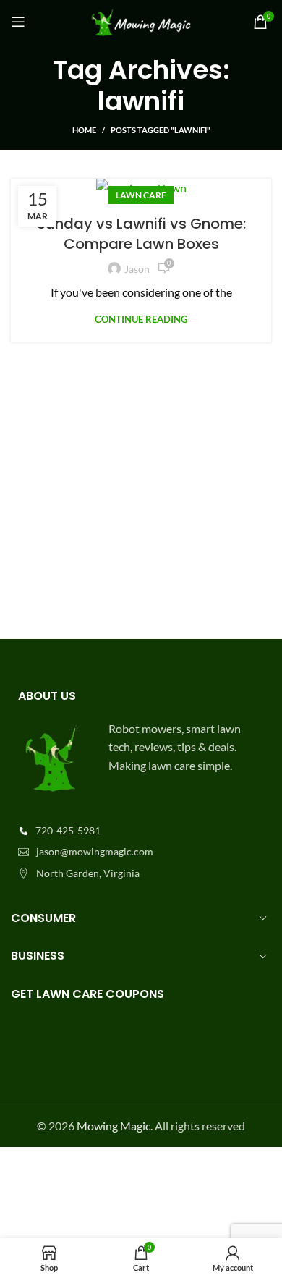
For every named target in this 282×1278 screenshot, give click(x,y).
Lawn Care (141, 195)
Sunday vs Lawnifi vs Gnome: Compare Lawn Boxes (141, 233)
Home (84, 130)
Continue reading (141, 319)
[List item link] (141, 831)
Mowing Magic (113, 1126)
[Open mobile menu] (18, 21)
